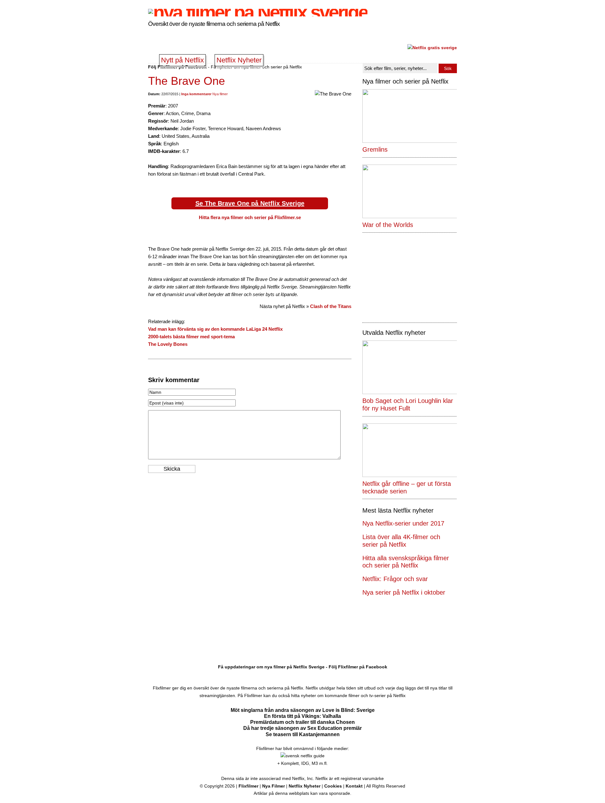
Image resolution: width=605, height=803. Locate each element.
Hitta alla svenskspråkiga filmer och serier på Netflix (405, 562)
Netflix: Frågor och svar (395, 578)
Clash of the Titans (330, 306)
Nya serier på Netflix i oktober (403, 592)
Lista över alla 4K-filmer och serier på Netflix (401, 540)
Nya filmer (220, 94)
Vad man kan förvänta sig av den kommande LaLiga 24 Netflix (215, 329)
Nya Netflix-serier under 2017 (403, 523)
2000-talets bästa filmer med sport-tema (191, 336)
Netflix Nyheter (239, 60)
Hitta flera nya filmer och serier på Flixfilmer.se (250, 217)
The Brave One (186, 80)
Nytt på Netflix (182, 60)
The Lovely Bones (167, 344)
